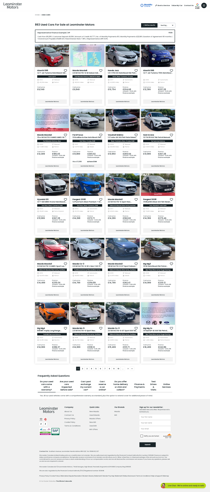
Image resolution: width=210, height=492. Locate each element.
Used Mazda (94, 415)
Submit (147, 445)
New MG (92, 422)
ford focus (78, 135)
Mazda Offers (95, 418)
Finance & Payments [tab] (139, 385)
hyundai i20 (42, 199)
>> (132, 369)
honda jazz (113, 70)
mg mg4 (41, 328)
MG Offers (93, 429)
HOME (37, 15)
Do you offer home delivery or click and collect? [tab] (120, 385)
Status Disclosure (129, 476)
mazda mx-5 (79, 328)
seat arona (148, 135)
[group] (52, 56)
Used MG (93, 426)
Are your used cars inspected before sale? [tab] (67, 385)
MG (115, 415)
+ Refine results (149, 25)
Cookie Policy (69, 422)
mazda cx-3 (78, 263)
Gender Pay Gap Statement (112, 476)
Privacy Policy (69, 418)
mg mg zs (147, 328)
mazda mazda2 (44, 135)
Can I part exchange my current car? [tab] (85, 385)
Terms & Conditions (72, 426)
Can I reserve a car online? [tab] (102, 385)
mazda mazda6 (80, 70)
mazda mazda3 (115, 199)
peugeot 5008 (149, 199)
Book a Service (164, 5)
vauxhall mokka (115, 135)
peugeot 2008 (79, 199)
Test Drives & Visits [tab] (153, 385)
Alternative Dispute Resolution (71, 476)
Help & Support (156, 476)
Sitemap (166, 476)
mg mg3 (147, 263)
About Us (68, 411)
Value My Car (177, 5)
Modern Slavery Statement (92, 476)
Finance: (126, 87)
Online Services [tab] (166, 385)
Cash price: (41, 87)
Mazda (117, 411)
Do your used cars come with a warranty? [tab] (46, 385)
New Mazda (94, 411)
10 (118, 369)
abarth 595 (42, 70)
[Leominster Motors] (12, 5)
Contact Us (189, 5)
